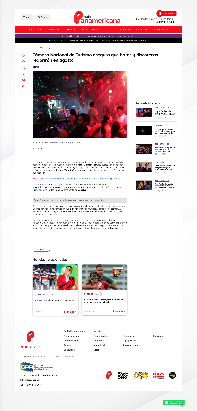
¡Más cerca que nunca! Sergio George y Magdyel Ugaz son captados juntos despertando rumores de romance (165, 167)
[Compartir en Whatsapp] (24, 55)
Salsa (84, 29)
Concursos (141, 29)
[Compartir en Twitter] (24, 68)
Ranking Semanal (160, 29)
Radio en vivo (71, 340)
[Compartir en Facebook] (24, 62)
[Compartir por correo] (24, 80)
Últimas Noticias (36, 29)
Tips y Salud (129, 340)
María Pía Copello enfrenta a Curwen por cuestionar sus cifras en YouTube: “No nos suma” (165, 113)
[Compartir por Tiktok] (24, 74)
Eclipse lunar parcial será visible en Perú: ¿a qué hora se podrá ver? (165, 131)
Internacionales (131, 345)
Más (94, 29)
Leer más (69, 311)
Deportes (72, 29)
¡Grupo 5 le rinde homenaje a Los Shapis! (54, 300)
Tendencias (41, 48)
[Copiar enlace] (24, 86)
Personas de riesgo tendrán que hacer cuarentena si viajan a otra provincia (82, 178)
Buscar (44, 17)
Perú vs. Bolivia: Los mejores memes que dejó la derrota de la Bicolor (103, 301)
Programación (124, 29)
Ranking (68, 345)
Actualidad (99, 345)
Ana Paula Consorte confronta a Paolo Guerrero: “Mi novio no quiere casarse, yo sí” (165, 186)
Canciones (158, 336)
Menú (28, 17)
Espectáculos (55, 29)
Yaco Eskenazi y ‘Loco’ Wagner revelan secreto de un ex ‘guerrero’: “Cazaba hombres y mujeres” (165, 149)
